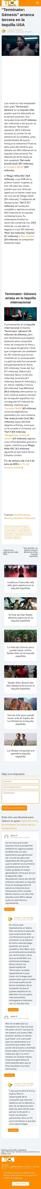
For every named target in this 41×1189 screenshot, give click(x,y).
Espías (26, 527)
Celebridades (16, 1167)
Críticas (27, 1167)
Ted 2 (29, 534)
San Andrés (20, 534)
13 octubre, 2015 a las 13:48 (23, 920)
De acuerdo (20, 1184)
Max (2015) (9, 534)
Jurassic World (10, 530)
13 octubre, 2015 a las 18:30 (19, 1018)
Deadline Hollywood (24, 518)
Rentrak (8, 518)
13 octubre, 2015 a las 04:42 (20, 837)
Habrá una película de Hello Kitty (10, 552)
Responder (9, 909)
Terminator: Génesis (12, 537)
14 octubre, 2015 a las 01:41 (23, 1086)
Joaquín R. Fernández (15, 30)
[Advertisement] (20, 79)
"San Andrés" (27, 236)
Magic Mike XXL (24, 530)
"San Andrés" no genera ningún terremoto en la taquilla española (30, 552)
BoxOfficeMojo (22, 515)
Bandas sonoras (5, 1166)
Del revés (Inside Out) (13, 527)
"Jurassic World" (15, 167)
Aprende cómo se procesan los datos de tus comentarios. (20, 825)
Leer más (18, 1178)
